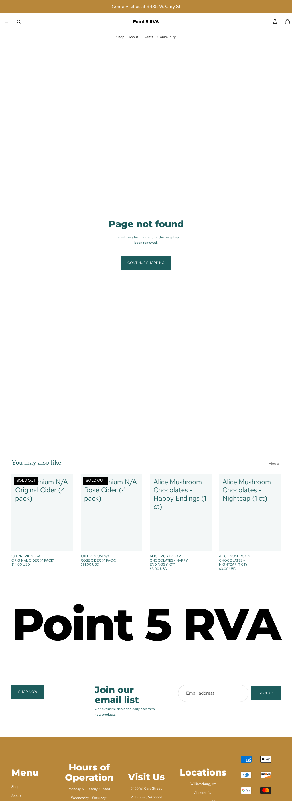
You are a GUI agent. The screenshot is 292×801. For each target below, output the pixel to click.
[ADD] (203, 543)
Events (148, 37)
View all (275, 463)
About (133, 37)
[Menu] (6, 21)
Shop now (27, 692)
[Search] (19, 21)
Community (166, 37)
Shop (120, 37)
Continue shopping (146, 263)
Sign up (266, 693)
